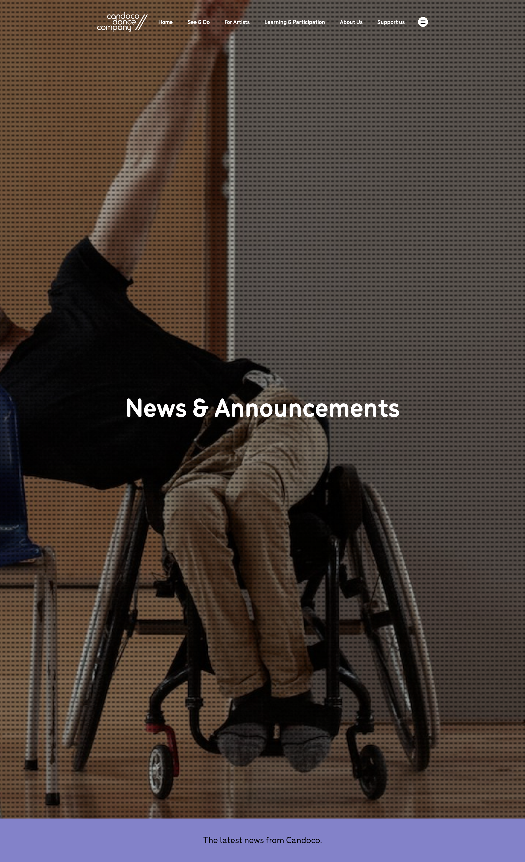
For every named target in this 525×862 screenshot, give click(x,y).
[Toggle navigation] (423, 22)
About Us (352, 22)
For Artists (237, 22)
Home (166, 22)
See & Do (199, 22)
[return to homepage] (122, 21)
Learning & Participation (295, 22)
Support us (391, 22)
